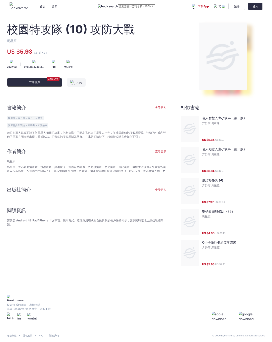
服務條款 (12, 335)
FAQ (40, 335)
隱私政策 (27, 335)
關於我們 (54, 335)
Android (21, 220)
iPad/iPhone (40, 220)
